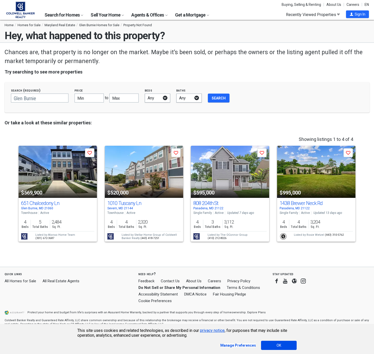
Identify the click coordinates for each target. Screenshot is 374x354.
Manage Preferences (238, 345)
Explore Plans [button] (256, 312)
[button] (357, 14)
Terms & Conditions (243, 287)
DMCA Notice (195, 294)
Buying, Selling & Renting (301, 4)
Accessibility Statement (158, 294)
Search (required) (26, 90)
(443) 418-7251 (149, 238)
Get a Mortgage (190, 15)
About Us (333, 4)
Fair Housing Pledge (229, 294)
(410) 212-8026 (217, 238)
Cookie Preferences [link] (155, 301)
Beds (148, 90)
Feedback (146, 281)
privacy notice (212, 330)
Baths (181, 90)
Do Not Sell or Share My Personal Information (179, 287)
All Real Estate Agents (60, 281)
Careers (353, 4)
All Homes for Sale (20, 281)
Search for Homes (62, 15)
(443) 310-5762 (334, 235)
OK (279, 345)
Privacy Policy (238, 281)
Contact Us (170, 281)
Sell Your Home (106, 15)
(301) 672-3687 (44, 238)
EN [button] (367, 5)
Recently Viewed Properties (311, 14)
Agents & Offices (148, 15)
